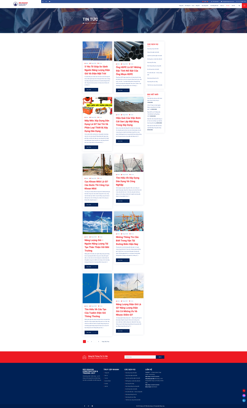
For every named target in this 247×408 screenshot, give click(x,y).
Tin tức (227, 5)
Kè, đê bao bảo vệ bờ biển (153, 69)
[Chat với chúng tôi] (243, 395)
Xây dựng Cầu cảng (151, 62)
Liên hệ (233, 5)
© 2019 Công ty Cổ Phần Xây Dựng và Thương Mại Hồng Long (150, 406)
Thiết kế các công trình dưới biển (154, 85)
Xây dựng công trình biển (152, 48)
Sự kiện (106, 383)
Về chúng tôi (187, 5)
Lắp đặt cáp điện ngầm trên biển (154, 55)
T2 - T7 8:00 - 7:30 (242, 1)
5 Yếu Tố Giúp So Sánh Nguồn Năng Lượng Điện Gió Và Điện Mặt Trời (97, 70)
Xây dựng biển (205, 5)
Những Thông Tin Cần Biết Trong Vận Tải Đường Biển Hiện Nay (127, 240)
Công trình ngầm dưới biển (153, 52)
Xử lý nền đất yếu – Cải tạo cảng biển (154, 73)
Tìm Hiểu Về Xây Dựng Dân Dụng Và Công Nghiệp (127, 181)
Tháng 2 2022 (93, 63)
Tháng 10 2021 (125, 174)
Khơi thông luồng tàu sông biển (154, 65)
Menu (244, 5)
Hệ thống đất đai (214, 5)
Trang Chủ (181, 5)
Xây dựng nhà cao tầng (152, 81)
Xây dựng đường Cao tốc (153, 78)
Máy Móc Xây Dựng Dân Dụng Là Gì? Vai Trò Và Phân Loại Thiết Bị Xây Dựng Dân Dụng (154, 121)
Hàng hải (197, 5)
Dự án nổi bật (108, 380)
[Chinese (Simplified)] (203, 1)
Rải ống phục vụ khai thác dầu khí (154, 59)
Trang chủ (86, 23)
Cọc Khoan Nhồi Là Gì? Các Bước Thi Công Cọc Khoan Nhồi (97, 185)
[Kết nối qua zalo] (243, 400)
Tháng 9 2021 (125, 301)
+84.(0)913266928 (155, 376)
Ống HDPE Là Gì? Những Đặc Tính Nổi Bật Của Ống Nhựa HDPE (128, 71)
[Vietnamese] (207, 1)
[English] (205, 1)
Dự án (193, 5)
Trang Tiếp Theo (105, 341)
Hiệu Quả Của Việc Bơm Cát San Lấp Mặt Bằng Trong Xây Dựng (128, 121)
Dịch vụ (222, 5)
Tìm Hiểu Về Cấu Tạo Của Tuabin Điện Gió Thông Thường (95, 313)
